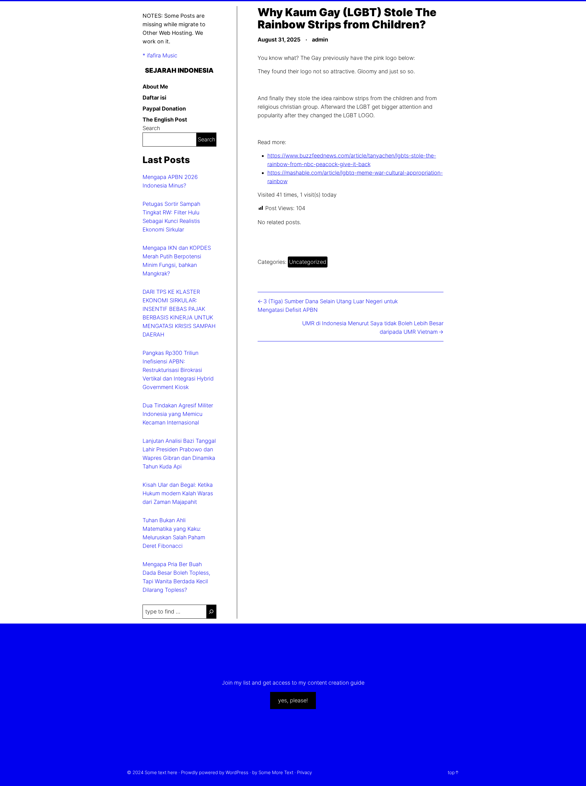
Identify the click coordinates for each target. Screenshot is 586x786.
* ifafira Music (160, 55)
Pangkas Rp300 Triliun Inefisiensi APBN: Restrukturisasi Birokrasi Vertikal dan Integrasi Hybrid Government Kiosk (178, 370)
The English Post (165, 119)
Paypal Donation (164, 108)
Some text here (161, 772)
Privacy (304, 772)
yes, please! (293, 700)
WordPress (237, 772)
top (451, 772)
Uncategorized (307, 262)
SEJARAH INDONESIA (179, 70)
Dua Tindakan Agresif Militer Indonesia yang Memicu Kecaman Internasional (178, 414)
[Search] (211, 611)
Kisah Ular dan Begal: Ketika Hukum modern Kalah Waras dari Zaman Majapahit (178, 493)
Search (151, 128)
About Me (155, 86)
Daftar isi (154, 97)
